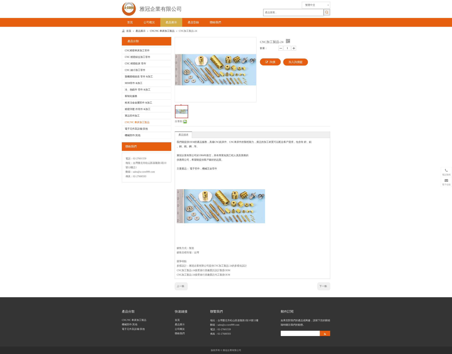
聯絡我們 (180, 333)
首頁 (177, 320)
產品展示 (180, 324)
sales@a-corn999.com (144, 171)
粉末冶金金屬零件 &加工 (138, 102)
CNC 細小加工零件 (135, 70)
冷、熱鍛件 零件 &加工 (137, 89)
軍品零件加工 (132, 115)
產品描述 (183, 134)
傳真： (129, 176)
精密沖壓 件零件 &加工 (137, 109)
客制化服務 (131, 96)
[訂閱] (325, 333)
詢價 (272, 61)
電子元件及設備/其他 (136, 128)
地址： (129, 163)
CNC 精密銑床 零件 (135, 63)
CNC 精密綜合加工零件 (137, 57)
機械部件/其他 (132, 135)
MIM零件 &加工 (133, 83)
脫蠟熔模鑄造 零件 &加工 (139, 76)
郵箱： (129, 171)
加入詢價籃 (296, 61)
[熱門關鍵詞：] (327, 12)
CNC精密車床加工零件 (137, 50)
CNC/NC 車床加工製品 (137, 122)
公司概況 (180, 329)
